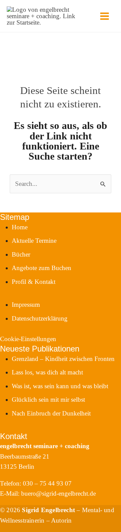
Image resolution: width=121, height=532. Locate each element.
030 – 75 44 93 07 (47, 483)
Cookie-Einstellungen (28, 338)
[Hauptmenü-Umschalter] (105, 16)
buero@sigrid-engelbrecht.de (58, 493)
